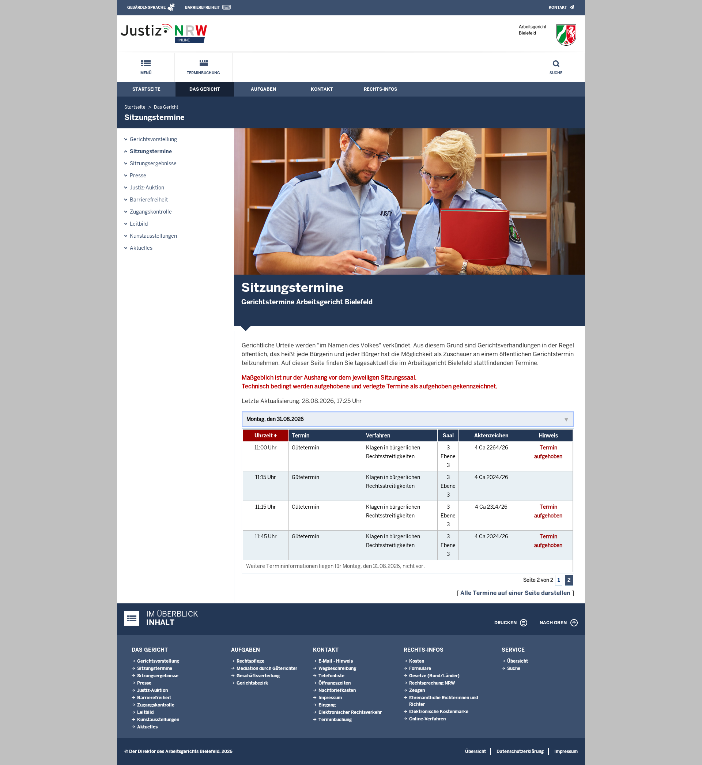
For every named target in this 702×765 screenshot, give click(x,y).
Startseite (146, 89)
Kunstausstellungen (153, 236)
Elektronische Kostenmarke (438, 712)
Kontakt (558, 7)
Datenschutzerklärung (520, 751)
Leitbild (139, 224)
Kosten (416, 661)
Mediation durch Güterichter (267, 668)
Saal (448, 435)
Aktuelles (141, 248)
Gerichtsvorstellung (153, 139)
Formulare (420, 668)
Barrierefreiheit (202, 7)
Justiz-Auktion (147, 187)
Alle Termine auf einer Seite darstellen (515, 593)
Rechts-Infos (380, 89)
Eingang (327, 705)
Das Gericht (204, 89)
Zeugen (417, 690)
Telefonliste (331, 676)
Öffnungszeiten (334, 683)
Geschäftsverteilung (258, 676)
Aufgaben (263, 89)
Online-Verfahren (427, 719)
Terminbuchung (203, 73)
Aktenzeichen (491, 435)
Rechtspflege (250, 661)
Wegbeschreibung (337, 668)
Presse (138, 175)
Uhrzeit (263, 435)
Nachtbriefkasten (337, 690)
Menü (145, 73)
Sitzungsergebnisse (153, 163)
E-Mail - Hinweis (335, 661)
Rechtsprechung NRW (432, 683)
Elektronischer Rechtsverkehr (350, 712)
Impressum (330, 698)
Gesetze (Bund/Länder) (434, 676)
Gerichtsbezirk (252, 683)
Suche (556, 73)
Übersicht (517, 661)
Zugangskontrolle (151, 211)
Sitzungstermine (151, 151)
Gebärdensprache (146, 7)
